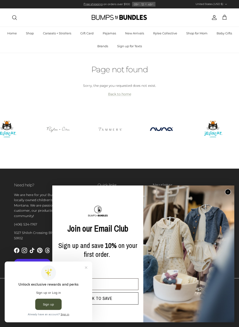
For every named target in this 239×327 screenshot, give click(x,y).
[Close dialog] (228, 192)
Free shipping (93, 4)
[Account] (213, 17)
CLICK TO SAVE (97, 298)
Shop (30, 33)
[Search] (14, 17)
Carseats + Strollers (57, 33)
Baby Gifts (224, 33)
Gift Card (87, 33)
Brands (102, 46)
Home (12, 33)
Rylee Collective (165, 33)
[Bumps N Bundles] (119, 17)
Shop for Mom (196, 33)
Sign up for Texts (129, 46)
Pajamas (109, 33)
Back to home (119, 94)
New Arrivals (134, 33)
